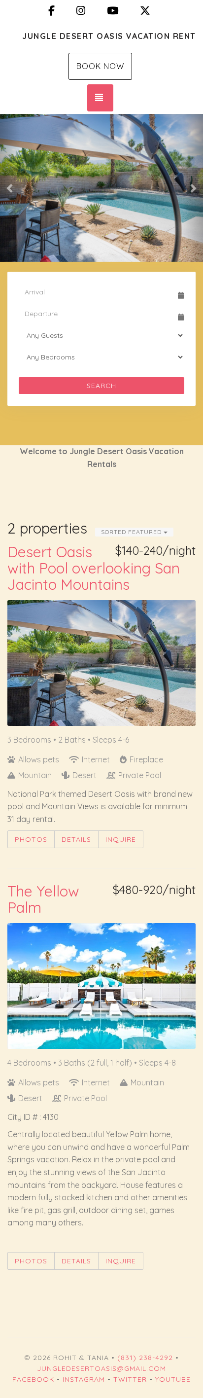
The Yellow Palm (43, 899)
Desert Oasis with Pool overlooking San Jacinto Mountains (93, 568)
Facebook (33, 1379)
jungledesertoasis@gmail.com (101, 1368)
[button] (10, 188)
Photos (31, 839)
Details (76, 839)
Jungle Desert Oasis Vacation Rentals (109, 36)
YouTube (173, 1379)
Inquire (120, 839)
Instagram (84, 1379)
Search (101, 385)
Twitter (130, 1379)
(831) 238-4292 (145, 1357)
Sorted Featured (132, 532)
